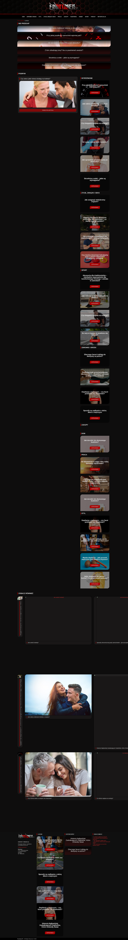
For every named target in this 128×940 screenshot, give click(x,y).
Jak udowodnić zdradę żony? (99, 840)
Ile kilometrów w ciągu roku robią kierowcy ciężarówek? (94, 462)
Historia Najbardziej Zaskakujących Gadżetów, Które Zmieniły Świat (50, 925)
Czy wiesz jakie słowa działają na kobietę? (35, 79)
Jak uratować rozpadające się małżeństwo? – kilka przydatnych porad (94, 238)
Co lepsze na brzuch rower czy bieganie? (50, 858)
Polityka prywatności (22, 847)
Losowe (40, 834)
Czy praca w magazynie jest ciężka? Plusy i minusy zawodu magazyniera (95, 481)
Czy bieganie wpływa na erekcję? (94, 123)
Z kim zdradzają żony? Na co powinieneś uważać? (64, 50)
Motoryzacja (102, 16)
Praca (60, 16)
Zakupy (66, 16)
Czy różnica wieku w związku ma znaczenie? (40, 798)
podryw (22, 73)
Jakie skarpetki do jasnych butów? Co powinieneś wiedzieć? (95, 577)
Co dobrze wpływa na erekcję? (105, 798)
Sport (87, 16)
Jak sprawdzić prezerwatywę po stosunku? (64, 43)
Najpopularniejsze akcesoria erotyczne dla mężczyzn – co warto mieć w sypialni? (94, 219)
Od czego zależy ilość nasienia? (95, 142)
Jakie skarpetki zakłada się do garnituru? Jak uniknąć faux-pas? (95, 540)
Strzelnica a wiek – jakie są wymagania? (64, 58)
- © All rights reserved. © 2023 (26, 938)
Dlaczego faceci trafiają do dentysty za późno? (95, 355)
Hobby (81, 16)
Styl (40, 16)
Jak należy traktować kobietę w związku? (64, 28)
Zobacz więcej (98, 834)
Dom (23, 16)
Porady (93, 16)
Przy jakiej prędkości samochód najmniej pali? (64, 35)
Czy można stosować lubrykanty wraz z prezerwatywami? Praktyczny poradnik (95, 256)
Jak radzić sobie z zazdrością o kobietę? (20, 618)
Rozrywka (73, 16)
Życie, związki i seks (50, 16)
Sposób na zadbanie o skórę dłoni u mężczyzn (94, 411)
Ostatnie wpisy (70, 834)
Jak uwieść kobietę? (33, 642)
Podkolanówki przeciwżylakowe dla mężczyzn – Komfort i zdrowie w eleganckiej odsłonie (95, 374)
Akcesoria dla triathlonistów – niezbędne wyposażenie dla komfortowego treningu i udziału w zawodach (95, 278)
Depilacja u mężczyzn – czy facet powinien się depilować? (64, 65)
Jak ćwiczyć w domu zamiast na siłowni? (95, 297)
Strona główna (20, 20)
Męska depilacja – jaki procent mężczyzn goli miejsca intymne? (95, 558)
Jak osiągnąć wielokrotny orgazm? (95, 201)
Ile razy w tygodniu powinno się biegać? (95, 334)
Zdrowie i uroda (32, 16)
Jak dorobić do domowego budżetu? (95, 441)
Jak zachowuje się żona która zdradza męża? (50, 892)
